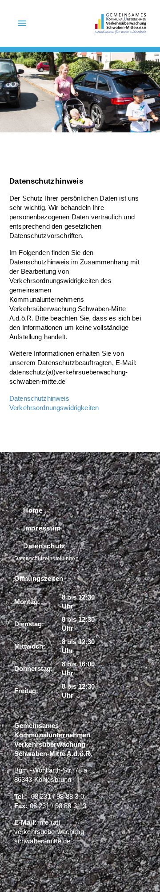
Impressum (42, 528)
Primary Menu (22, 23)
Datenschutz (44, 546)
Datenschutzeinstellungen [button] (46, 558)
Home (33, 510)
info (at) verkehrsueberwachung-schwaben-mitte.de (50, 831)
